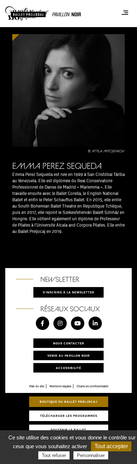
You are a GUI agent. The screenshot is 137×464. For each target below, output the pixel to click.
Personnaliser (91, 455)
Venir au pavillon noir (68, 355)
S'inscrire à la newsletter (68, 292)
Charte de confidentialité (92, 386)
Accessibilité (68, 368)
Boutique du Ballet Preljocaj (68, 401)
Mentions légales (60, 386)
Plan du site (36, 386)
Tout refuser (54, 455)
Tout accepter (111, 446)
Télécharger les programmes (68, 416)
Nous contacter (68, 343)
